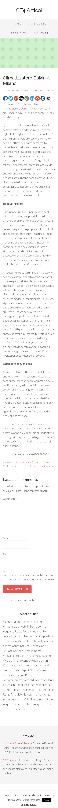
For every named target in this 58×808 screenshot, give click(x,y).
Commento (10, 498)
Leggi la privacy (29, 804)
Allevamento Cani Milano (19, 655)
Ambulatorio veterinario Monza (30, 694)
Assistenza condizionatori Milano (32, 462)
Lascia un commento (43, 90)
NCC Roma (9, 760)
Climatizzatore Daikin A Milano (21, 108)
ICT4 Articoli (29, 10)
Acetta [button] (46, 800)
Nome (7, 538)
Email (7, 554)
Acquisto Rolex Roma (16, 631)
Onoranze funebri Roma (16, 743)
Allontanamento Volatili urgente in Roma (28, 699)
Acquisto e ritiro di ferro (18, 704)
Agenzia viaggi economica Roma (23, 621)
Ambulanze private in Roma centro (24, 626)
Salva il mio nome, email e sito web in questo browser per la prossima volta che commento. (28, 577)
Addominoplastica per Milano (21, 680)
